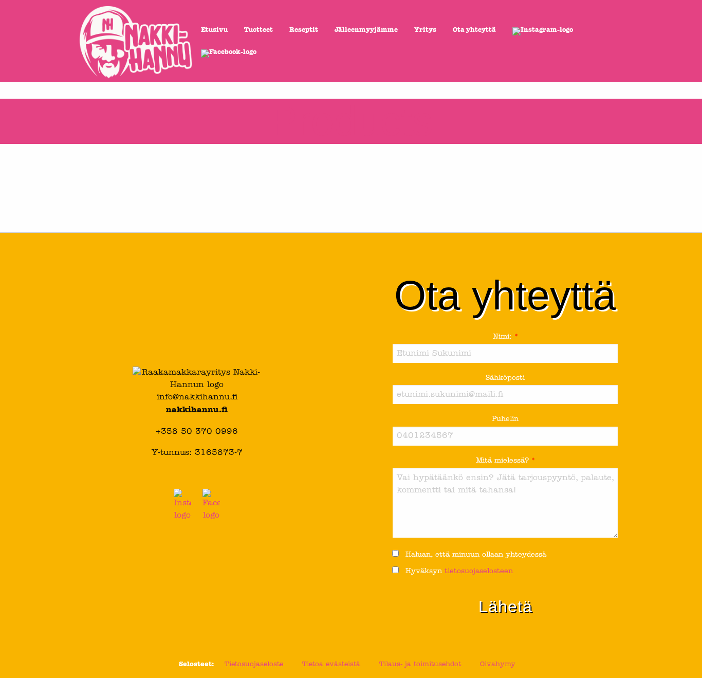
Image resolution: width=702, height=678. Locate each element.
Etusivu (214, 30)
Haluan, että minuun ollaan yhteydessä (474, 555)
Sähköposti (505, 378)
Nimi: (505, 337)
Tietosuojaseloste (254, 664)
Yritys (425, 30)
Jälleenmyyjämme (366, 30)
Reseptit (303, 30)
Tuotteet (258, 30)
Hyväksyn (458, 571)
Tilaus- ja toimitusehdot (420, 664)
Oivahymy (497, 664)
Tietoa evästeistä (331, 664)
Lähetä (505, 606)
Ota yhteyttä (474, 30)
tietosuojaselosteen (479, 571)
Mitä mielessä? (505, 461)
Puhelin (505, 419)
